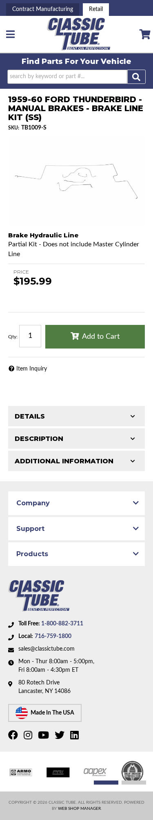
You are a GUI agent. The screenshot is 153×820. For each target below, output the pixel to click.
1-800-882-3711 (62, 624)
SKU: (13, 127)
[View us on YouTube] (44, 736)
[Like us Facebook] (14, 736)
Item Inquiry (31, 369)
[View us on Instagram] (29, 736)
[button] (76, 77)
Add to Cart (101, 336)
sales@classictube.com (46, 649)
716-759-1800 (53, 636)
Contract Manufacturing (42, 9)
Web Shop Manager (79, 809)
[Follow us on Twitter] (61, 736)
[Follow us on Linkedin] (75, 736)
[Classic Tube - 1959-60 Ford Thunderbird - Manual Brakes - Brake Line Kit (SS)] (76, 181)
